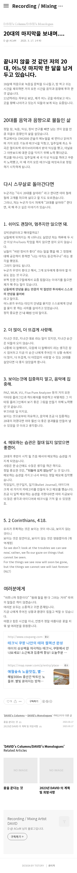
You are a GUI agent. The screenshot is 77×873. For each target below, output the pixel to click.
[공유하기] (15, 701)
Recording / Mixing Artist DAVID (38, 6)
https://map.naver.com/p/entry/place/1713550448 (35, 665)
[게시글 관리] (20, 701)
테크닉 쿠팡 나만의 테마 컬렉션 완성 (35, 642)
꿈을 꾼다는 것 (11, 721)
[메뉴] (6, 6)
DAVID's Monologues (39, 715)
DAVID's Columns (14, 715)
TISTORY (39, 865)
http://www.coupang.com (25, 636)
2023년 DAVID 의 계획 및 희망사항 (21, 726)
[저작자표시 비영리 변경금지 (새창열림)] (47, 701)
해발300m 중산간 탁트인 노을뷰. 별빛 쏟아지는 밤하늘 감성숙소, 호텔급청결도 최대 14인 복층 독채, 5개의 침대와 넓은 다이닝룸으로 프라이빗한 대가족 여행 (27, 678)
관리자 (51, 865)
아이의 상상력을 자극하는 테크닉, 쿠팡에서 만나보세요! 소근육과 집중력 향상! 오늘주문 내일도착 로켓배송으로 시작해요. (38, 650)
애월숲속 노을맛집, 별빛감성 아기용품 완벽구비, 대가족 (26, 671)
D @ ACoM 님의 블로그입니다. (26, 829)
